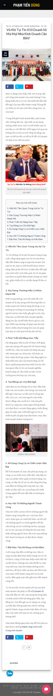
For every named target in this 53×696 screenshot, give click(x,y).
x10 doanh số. (37, 591)
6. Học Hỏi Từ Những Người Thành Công (26, 236)
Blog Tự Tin (16, 686)
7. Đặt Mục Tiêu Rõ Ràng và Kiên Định (25, 239)
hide (34, 203)
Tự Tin (43, 26)
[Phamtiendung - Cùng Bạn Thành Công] (26, 5)
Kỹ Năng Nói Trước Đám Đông (26, 26)
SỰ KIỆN (34, 686)
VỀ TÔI (6, 686)
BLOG (26, 686)
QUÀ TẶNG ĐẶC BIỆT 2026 (31, 688)
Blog (9, 26)
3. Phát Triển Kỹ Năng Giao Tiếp (22, 222)
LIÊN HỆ (14, 688)
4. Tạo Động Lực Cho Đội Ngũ (21, 225)
